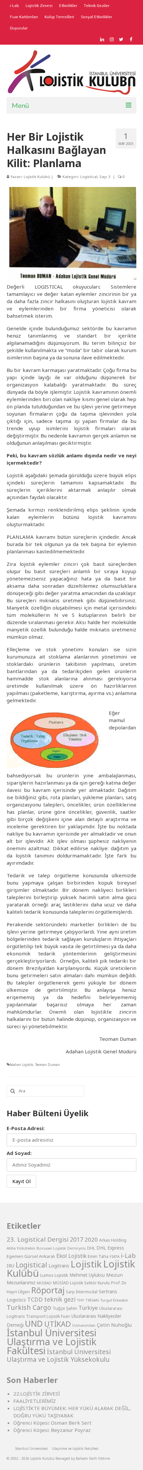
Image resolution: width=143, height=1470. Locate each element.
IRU (10, 1266)
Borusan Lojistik (51, 1248)
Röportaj (48, 1290)
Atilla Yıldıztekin (21, 1248)
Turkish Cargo (29, 1307)
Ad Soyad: (19, 1153)
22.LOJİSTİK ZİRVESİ (36, 1393)
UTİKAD (57, 1324)
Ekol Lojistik (71, 1256)
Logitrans (59, 1266)
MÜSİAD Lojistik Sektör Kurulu (81, 1283)
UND (34, 1323)
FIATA (114, 1256)
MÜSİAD (44, 1282)
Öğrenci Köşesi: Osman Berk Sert (52, 1422)
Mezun (114, 1274)
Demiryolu (76, 1248)
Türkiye (88, 1307)
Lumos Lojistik (54, 1275)
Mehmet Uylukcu (87, 1275)
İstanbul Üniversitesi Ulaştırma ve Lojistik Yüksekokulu (59, 1355)
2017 (76, 1239)
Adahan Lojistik (21, 1064)
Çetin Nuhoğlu (114, 1324)
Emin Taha (98, 1256)
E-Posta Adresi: (26, 1128)
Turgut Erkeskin (114, 1300)
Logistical (88, 176)
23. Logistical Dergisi (38, 1239)
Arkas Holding (112, 1240)
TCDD (35, 1299)
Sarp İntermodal (81, 1292)
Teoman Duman (47, 1064)
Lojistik (86, 1264)
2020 (91, 1239)
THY (80, 1300)
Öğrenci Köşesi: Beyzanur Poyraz (52, 1430)
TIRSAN (92, 1300)
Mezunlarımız (21, 1282)
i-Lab (128, 1255)
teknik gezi (59, 1299)
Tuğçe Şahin (65, 1308)
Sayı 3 (104, 176)
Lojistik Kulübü (37, 176)
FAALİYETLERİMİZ (34, 1401)
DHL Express (110, 1248)
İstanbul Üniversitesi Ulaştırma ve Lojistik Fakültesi (51, 1341)
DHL (91, 1248)
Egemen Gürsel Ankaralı (31, 1256)
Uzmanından (83, 1325)
